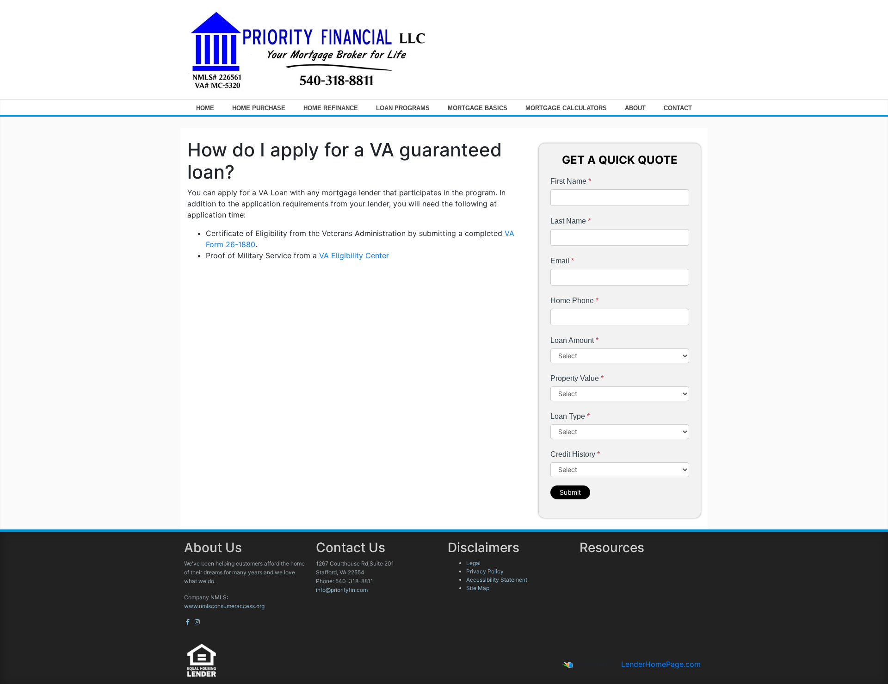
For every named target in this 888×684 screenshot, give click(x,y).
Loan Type (570, 416)
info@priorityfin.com (342, 589)
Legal (473, 563)
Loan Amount (574, 340)
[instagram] (197, 621)
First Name (570, 181)
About (635, 108)
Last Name (570, 221)
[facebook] (188, 621)
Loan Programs (403, 108)
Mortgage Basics (477, 108)
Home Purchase (258, 108)
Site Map (477, 588)
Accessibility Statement (496, 579)
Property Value (577, 378)
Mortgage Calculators (566, 108)
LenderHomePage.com (661, 664)
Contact (678, 108)
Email (562, 261)
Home (205, 108)
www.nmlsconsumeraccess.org (224, 606)
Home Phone (574, 301)
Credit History (575, 454)
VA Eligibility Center (354, 255)
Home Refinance (330, 108)
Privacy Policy (485, 571)
